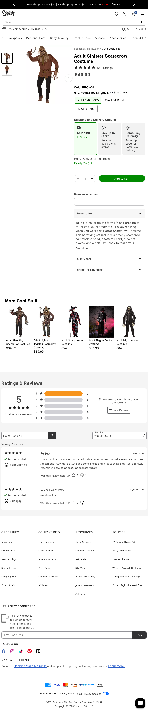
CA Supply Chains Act (123, 542)
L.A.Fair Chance (120, 559)
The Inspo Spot (46, 542)
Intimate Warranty (85, 576)
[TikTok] (21, 651)
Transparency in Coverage (126, 576)
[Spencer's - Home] (8, 13)
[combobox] (74, 22)
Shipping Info (8, 576)
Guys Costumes (111, 48)
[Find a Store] (116, 13)
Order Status (8, 550)
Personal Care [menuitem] (35, 38)
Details (116, 4)
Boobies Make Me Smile (30, 666)
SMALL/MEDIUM (114, 100)
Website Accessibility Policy (126, 568)
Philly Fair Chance (121, 550)
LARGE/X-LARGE (86, 108)
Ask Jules (80, 594)
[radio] (85, 139)
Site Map (80, 568)
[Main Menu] (142, 13)
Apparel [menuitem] (100, 38)
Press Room (44, 568)
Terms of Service (47, 693)
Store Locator (45, 550)
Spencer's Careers (48, 576)
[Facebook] (3, 651)
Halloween (93, 48)
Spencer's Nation (84, 550)
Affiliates (43, 585)
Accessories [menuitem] (118, 38)
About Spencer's (47, 559)
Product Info (8, 585)
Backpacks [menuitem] (15, 38)
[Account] (124, 13)
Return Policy (8, 559)
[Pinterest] (29, 651)
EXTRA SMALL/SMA (88, 100)
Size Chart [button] (120, 92)
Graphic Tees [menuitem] (82, 38)
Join (139, 635)
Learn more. (116, 666)
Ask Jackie (80, 559)
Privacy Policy (66, 693)
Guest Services (83, 542)
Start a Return (8, 568)
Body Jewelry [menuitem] (59, 38)
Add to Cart (121, 178)
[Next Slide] (68, 78)
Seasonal (79, 48)
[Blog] (38, 651)
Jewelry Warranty (84, 585)
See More (82, 248)
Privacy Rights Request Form (127, 585)
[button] (43, 74)
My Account (7, 542)
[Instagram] (12, 651)
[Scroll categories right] (145, 37)
